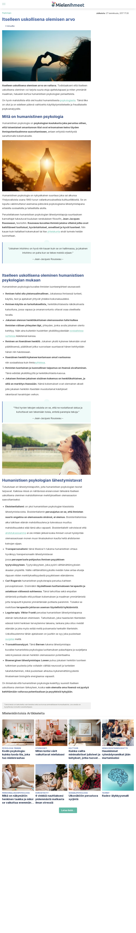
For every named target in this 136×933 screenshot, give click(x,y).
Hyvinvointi (41, 748)
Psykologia (6, 13)
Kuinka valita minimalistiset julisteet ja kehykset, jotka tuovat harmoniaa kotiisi (84, 754)
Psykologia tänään (11, 748)
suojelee (9, 639)
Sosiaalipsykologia (78, 793)
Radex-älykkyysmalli (115, 795)
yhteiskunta (53, 231)
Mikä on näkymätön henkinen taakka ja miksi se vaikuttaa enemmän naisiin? (17, 799)
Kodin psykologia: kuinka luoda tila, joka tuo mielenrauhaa (16, 754)
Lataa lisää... (68, 810)
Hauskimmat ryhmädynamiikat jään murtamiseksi (116, 754)
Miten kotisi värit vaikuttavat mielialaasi (49, 752)
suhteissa (40, 362)
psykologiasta (67, 100)
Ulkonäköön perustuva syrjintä (83, 797)
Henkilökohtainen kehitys (115, 748)
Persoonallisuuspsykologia (16, 793)
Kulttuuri (73, 748)
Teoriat (105, 793)
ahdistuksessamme (15, 533)
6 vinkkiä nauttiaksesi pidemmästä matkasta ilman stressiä (49, 799)
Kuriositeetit (42, 793)
